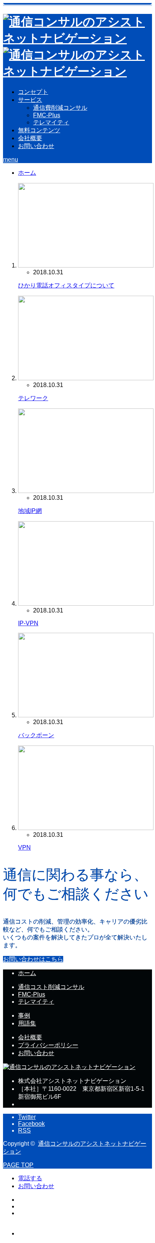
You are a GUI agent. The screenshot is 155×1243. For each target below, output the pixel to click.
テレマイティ (51, 122)
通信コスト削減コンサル (51, 987)
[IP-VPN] (85, 603)
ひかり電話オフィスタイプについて (66, 285)
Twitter (27, 1117)
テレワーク (33, 398)
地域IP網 (30, 511)
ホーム (27, 973)
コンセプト (33, 92)
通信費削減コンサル (60, 107)
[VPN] (85, 828)
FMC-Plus (46, 115)
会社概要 (30, 138)
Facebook (31, 1124)
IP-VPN (28, 623)
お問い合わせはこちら (33, 959)
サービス (30, 100)
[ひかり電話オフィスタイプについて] (85, 265)
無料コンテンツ (39, 130)
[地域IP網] (85, 491)
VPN (24, 847)
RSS (24, 1130)
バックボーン (36, 735)
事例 (24, 1015)
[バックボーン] (85, 715)
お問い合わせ (36, 146)
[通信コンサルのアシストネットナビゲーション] (69, 1067)
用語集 (27, 1023)
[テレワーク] (85, 378)
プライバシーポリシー (48, 1045)
